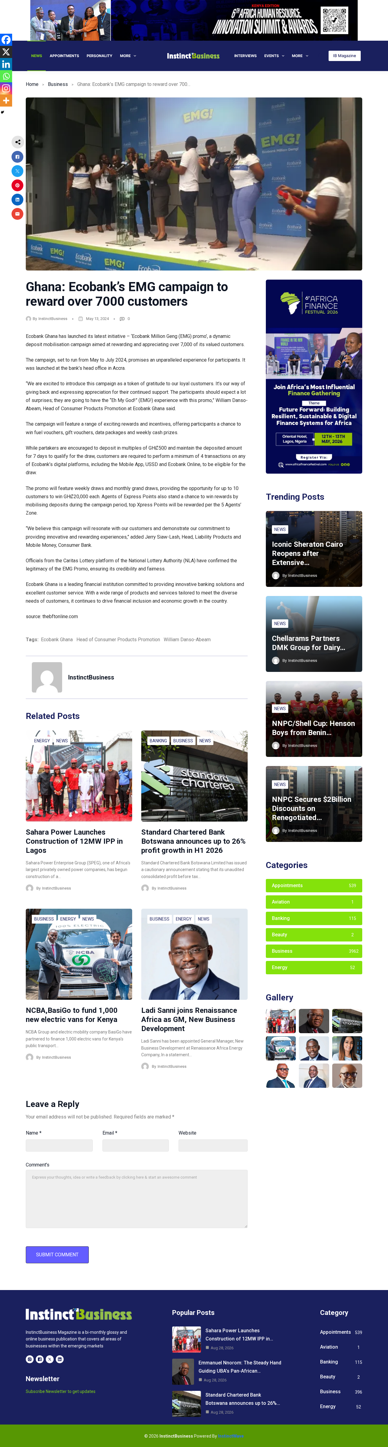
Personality (99, 55)
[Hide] (2, 112)
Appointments (64, 55)
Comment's (37, 1165)
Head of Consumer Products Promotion (118, 639)
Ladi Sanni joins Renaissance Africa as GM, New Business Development (189, 1019)
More (125, 55)
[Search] (320, 55)
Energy (42, 740)
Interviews (245, 55)
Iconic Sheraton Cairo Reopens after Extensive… (307, 553)
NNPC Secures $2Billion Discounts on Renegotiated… (311, 808)
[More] (6, 100)
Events (271, 55)
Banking (158, 740)
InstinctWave (231, 1436)
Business (58, 84)
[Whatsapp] (6, 76)
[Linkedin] (6, 64)
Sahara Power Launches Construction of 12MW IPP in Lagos (74, 841)
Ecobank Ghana (57, 639)
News (36, 55)
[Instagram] (6, 88)
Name (34, 1133)
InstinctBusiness (52, 318)
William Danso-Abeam (187, 639)
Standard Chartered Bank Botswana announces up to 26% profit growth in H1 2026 (193, 841)
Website (187, 1133)
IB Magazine (344, 55)
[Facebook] (6, 40)
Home (32, 84)
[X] (6, 52)
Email (109, 1133)
